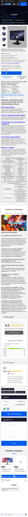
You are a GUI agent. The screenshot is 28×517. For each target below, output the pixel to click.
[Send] (26, 514)
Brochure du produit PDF (13, 63)
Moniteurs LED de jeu (7, 389)
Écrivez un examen (14, 332)
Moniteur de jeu (20, 392)
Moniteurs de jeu (19, 20)
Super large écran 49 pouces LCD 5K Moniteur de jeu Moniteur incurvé (20, 470)
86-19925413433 (22, 1)
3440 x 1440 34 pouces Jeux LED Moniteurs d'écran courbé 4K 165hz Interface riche (7, 470)
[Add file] (2, 514)
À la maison (4, 20)
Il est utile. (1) (12, 373)
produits (11, 20)
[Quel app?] (4, 409)
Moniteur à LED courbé (8, 392)
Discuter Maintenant (14, 414)
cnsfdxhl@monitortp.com (9, 1)
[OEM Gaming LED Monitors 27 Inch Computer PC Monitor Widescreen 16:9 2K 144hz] (17, 37)
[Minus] (26, 480)
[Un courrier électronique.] (8, 409)
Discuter (23, 4)
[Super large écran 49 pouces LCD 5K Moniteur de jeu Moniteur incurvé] (20, 461)
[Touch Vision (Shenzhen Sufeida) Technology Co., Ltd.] (8, 4)
